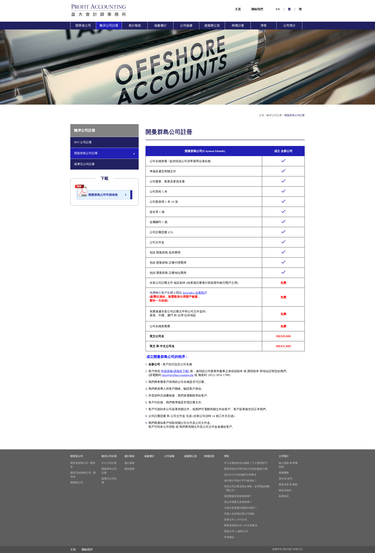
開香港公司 (83, 25)
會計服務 (129, 462)
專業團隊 (284, 472)
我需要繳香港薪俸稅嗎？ (238, 496)
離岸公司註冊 (109, 25)
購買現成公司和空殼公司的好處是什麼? (246, 468)
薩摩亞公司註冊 (84, 164)
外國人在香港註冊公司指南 (239, 513)
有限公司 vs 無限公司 (236, 531)
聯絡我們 (257, 9)
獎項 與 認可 (286, 478)
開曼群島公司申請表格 (103, 194)
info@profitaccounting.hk (178, 375)
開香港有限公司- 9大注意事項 (240, 525)
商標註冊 (238, 25)
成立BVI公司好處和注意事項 (240, 474)
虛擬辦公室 (212, 25)
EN (278, 9)
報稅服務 (129, 468)
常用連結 (229, 537)
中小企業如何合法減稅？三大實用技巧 (245, 462)
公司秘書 (186, 25)
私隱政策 (284, 496)
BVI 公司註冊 (83, 142)
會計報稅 (135, 25)
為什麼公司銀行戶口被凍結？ (240, 480)
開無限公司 (76, 482)
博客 (264, 25)
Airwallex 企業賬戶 (195, 292)
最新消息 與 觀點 (288, 484)
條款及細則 (285, 490)
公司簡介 (289, 25)
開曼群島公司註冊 (294, 115)
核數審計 (160, 25)
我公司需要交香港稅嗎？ (238, 502)
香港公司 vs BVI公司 (235, 519)
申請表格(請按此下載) (175, 371)
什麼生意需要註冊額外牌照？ (240, 507)
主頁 (238, 9)
